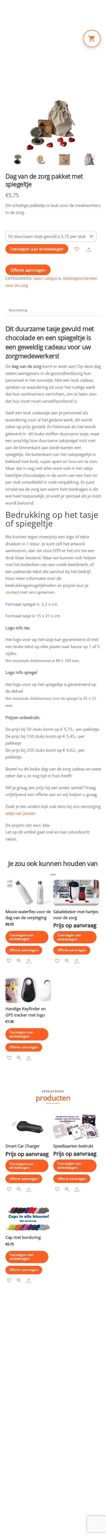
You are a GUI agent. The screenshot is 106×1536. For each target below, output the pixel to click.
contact (12, 592)
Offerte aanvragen (28, 270)
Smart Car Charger (22, 1146)
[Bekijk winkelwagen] (92, 38)
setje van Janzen (20, 813)
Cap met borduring (23, 1237)
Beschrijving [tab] (18, 310)
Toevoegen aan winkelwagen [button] (21, 937)
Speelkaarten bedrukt (73, 1146)
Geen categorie (47, 278)
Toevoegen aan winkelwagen (37, 249)
